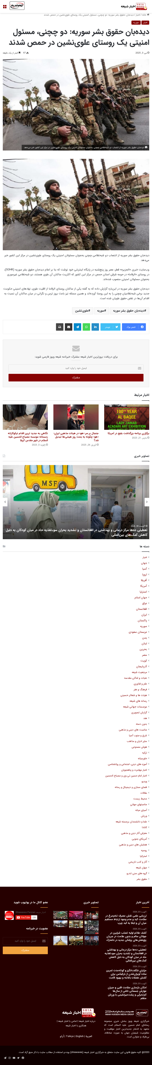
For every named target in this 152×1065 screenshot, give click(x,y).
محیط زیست (140, 799)
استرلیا (143, 592)
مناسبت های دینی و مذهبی (133, 730)
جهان (144, 563)
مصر (144, 655)
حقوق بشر (142, 879)
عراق (144, 603)
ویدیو (144, 781)
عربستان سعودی (138, 632)
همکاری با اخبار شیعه (76, 1026)
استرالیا (143, 856)
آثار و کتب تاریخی (137, 862)
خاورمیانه (142, 758)
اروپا (144, 575)
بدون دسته (141, 724)
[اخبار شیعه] (131, 6)
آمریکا (143, 586)
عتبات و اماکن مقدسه (135, 678)
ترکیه (144, 753)
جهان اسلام (141, 598)
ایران (144, 615)
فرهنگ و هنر (140, 690)
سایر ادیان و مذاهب (137, 741)
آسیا (144, 569)
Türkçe (70, 1036)
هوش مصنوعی (139, 747)
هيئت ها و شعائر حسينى (133, 695)
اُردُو (62, 1036)
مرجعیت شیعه (139, 672)
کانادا (144, 827)
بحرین (143, 649)
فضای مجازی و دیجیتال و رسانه (131, 787)
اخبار (138, 15)
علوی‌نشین (81, 310)
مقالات (143, 793)
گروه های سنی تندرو (137, 873)
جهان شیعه (141, 868)
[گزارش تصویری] (92, 927)
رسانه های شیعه (138, 701)
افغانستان (141, 609)
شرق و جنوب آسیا (138, 735)
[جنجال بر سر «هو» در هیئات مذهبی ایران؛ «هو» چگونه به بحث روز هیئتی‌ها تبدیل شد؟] (75, 417)
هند (145, 718)
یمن (144, 638)
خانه (144, 15)
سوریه (136, 22)
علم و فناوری (140, 684)
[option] (76, 502)
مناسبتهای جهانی (138, 804)
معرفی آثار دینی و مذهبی (134, 833)
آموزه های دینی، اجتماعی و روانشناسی (127, 764)
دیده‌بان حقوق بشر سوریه (128, 310)
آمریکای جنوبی (139, 839)
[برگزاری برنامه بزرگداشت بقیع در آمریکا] (126, 417)
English (80, 1036)
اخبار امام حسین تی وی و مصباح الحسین (126, 776)
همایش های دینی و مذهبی (133, 845)
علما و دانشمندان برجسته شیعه (131, 822)
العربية (89, 1036)
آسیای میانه (141, 810)
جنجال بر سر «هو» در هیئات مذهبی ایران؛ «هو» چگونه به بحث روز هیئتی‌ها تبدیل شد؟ (76, 436)
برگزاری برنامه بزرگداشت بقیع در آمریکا (128, 433)
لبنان (144, 644)
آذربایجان (141, 667)
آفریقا (144, 580)
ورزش (144, 816)
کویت (144, 661)
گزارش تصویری (139, 713)
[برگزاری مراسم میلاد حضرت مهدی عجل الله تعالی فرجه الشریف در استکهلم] (76, 915)
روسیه (144, 850)
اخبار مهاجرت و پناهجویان (134, 770)
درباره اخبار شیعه (87, 1021)
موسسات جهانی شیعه (135, 707)
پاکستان (142, 621)
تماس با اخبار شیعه (67, 1021)
